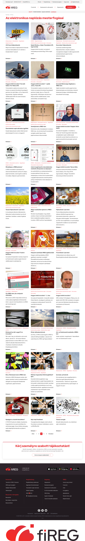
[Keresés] (78, 7)
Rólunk (39, 2)
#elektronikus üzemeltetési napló (38, 43)
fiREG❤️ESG (29, 493)
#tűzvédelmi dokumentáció (69, 41)
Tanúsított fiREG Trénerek (12, 482)
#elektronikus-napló (45, 330)
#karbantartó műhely (35, 372)
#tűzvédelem (15, 41)
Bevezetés (8, 497)
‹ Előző (32, 433)
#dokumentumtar (20, 370)
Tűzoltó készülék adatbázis (51, 498)
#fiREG (32, 41)
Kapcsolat (66, 2)
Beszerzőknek (9, 503)
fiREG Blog (47, 493)
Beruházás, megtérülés (11, 500)
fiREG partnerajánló (10, 485)
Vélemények (9, 490)
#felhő (43, 415)
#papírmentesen (9, 43)
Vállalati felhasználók (11, 487)
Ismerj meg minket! (68, 482)
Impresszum (30, 513)
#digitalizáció (47, 79)
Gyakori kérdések (48, 496)
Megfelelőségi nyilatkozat (32, 482)
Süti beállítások (53, 513)
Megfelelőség (47, 2)
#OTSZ (7, 330)
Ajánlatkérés (66, 493)
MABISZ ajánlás (29, 490)
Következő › (51, 433)
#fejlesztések (9, 41)
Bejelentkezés (66, 498)
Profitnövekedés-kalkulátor (51, 490)
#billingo (33, 250)
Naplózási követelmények (32, 485)
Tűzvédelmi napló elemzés (32, 487)
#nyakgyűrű (25, 415)
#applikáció (21, 41)
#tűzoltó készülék (41, 370)
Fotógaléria (66, 490)
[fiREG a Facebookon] (39, 510)
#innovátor (48, 43)
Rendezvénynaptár (57, 2)
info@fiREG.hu (26, 2)
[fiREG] (11, 7)
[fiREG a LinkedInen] (42, 510)
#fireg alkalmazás (20, 289)
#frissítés (75, 370)
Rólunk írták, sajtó (67, 496)
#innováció (13, 81)
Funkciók (33, 7)
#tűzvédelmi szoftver (10, 79)
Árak (64, 487)
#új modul (8, 372)
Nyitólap (7, 14)
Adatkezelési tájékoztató (40, 513)
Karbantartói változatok (46, 7)
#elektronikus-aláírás (10, 124)
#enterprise (58, 81)
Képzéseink (60, 7)
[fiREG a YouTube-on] (46, 510)
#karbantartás (34, 207)
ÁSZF (48, 513)
